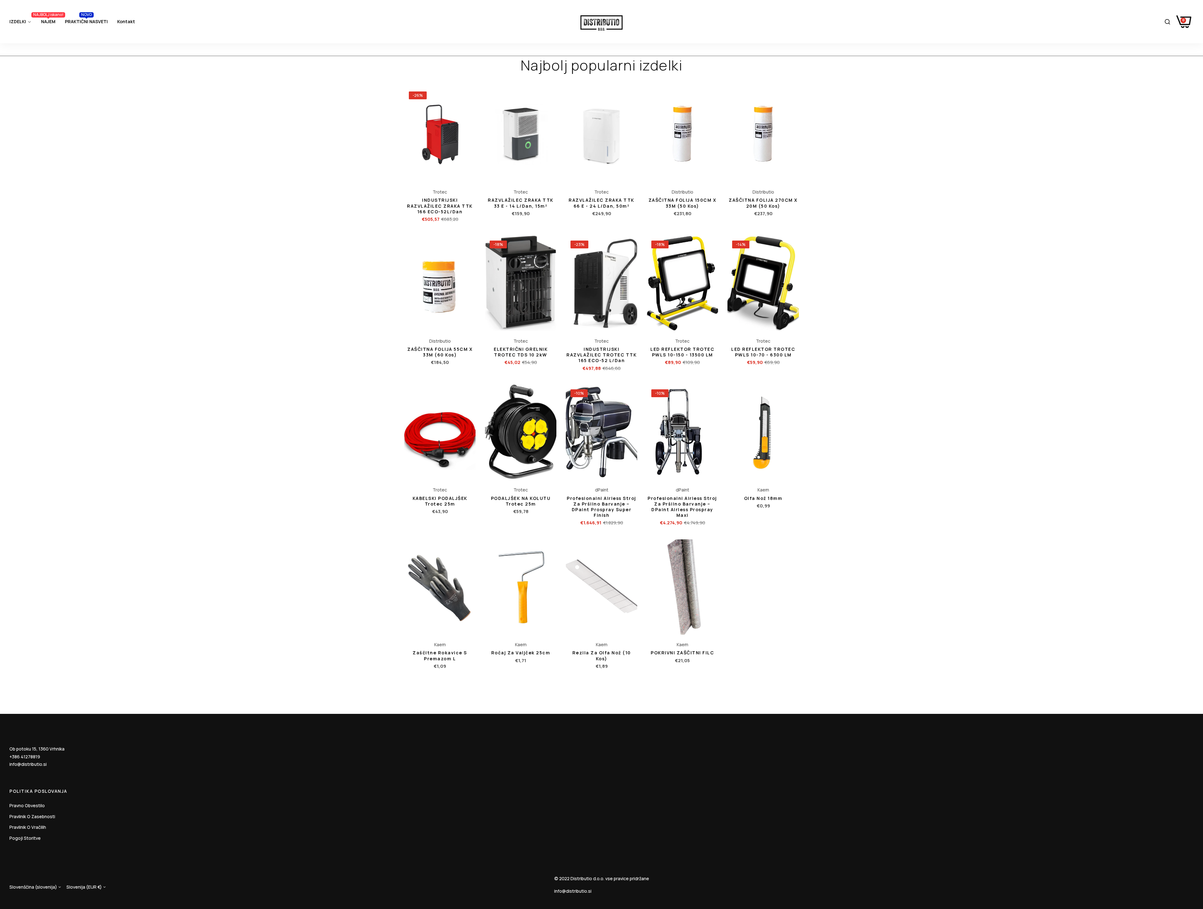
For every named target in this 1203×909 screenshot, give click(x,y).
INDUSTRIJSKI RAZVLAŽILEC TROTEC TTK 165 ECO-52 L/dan (601, 354)
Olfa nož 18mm (763, 498)
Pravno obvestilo (27, 805)
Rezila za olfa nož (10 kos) (601, 655)
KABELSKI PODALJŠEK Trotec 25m (440, 501)
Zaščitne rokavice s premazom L (440, 655)
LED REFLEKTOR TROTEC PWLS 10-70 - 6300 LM (763, 352)
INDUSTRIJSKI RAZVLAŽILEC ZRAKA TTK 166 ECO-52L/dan (440, 205)
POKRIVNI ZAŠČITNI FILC (682, 653)
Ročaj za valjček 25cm (520, 653)
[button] (469, 97)
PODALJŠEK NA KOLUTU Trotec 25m (521, 501)
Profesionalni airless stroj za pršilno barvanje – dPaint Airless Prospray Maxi (682, 507)
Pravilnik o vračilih (27, 827)
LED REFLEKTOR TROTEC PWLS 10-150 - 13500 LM (682, 352)
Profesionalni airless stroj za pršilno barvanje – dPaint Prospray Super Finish (601, 507)
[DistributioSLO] (601, 21)
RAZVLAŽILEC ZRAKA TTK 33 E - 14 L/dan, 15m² (521, 203)
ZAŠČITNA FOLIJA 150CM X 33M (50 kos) (682, 203)
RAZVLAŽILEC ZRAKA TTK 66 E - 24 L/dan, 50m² (601, 203)
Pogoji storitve (25, 838)
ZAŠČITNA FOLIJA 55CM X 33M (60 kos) (439, 352)
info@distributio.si (28, 764)
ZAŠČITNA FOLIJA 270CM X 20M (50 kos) (763, 203)
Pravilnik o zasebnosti (32, 816)
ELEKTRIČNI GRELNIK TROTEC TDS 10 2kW (521, 352)
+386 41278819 (24, 757)
